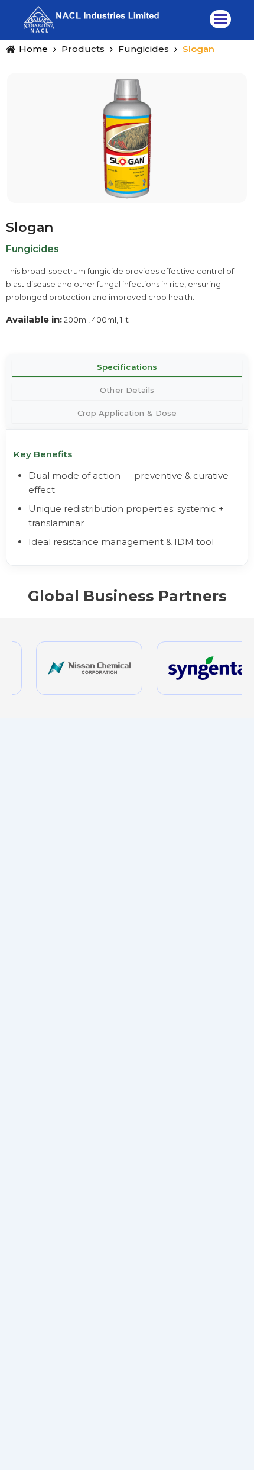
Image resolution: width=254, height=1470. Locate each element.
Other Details (127, 390)
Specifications (127, 367)
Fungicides (143, 48)
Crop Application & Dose (127, 413)
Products (83, 48)
